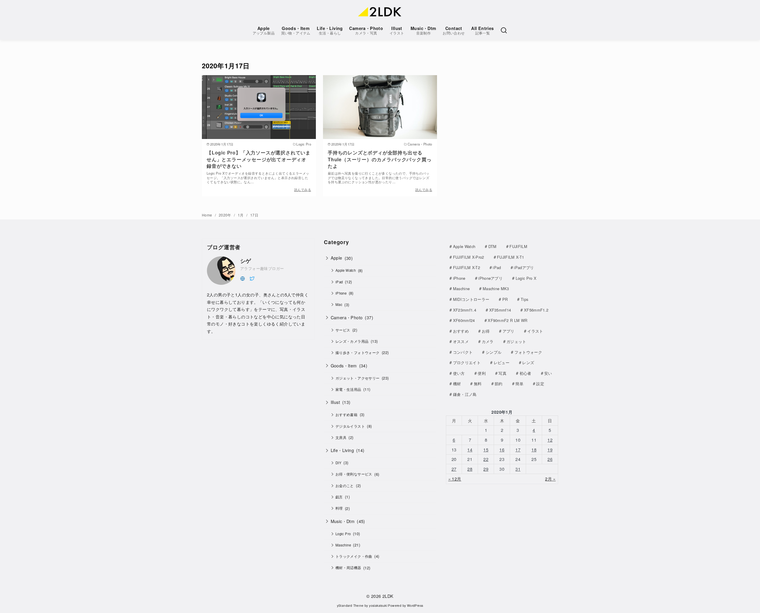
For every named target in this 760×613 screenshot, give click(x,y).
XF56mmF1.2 (536, 310)
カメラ (488, 341)
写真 (502, 373)
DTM (492, 246)
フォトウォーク (528, 352)
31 (517, 469)
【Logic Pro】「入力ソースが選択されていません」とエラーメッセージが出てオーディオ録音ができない (259, 159)
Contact (454, 30)
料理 (339, 508)
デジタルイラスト (350, 426)
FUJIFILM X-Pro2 (468, 257)
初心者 (525, 373)
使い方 (459, 373)
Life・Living (330, 30)
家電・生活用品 (348, 389)
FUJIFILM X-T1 (510, 257)
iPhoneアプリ (490, 278)
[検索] (503, 30)
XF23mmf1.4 (464, 310)
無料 (478, 383)
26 (549, 459)
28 (469, 469)
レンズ (528, 362)
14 (469, 449)
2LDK (388, 596)
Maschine (343, 545)
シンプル (493, 352)
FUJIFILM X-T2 (466, 267)
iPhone (340, 293)
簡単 (519, 383)
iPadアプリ (524, 267)
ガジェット (516, 341)
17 (517, 449)
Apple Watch (345, 270)
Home (207, 214)
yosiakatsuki (378, 605)
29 (485, 469)
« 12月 (454, 478)
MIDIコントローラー (471, 299)
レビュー (501, 362)
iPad (339, 281)
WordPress (415, 605)
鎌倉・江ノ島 (465, 394)
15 (485, 449)
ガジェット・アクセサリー (357, 378)
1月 (241, 214)
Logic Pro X (526, 278)
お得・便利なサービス (353, 474)
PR (505, 299)
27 (454, 469)
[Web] (242, 278)
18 (533, 449)
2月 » (550, 478)
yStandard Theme (350, 605)
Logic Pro (343, 533)
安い (548, 373)
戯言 (339, 496)
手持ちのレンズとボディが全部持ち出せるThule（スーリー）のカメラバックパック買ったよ (379, 159)
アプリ (508, 331)
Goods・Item (296, 30)
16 (501, 449)
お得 (486, 331)
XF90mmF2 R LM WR (507, 320)
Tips (524, 299)
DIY (338, 462)
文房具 (340, 437)
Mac (338, 304)
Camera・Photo (366, 30)
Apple (264, 30)
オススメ (461, 341)
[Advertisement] (258, 390)
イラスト (535, 331)
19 (549, 449)
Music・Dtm (423, 30)
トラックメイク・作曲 (353, 556)
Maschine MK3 (496, 288)
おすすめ (461, 331)
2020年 (225, 214)
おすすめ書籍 (346, 414)
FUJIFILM (518, 246)
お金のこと (344, 485)
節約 (499, 383)
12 (549, 440)
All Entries (482, 30)
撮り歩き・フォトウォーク (357, 352)
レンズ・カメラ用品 (352, 341)
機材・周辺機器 (348, 567)
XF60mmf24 (464, 320)
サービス (342, 330)
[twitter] (252, 278)
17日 (254, 214)
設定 (540, 383)
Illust (397, 30)
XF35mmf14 (500, 310)
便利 (482, 373)
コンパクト (463, 352)
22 (485, 459)
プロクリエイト (467, 362)
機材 (457, 383)
